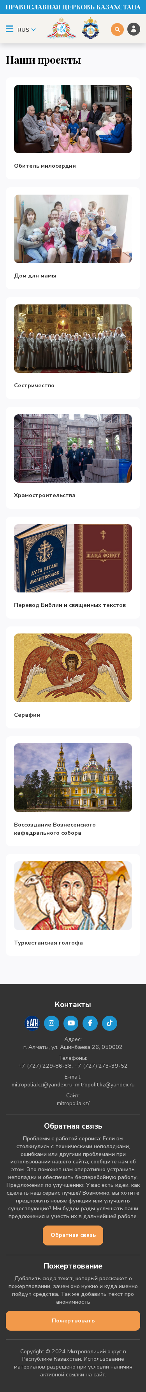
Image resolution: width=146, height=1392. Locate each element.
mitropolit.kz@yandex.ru (105, 1084)
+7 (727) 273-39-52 (101, 1066)
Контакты (73, 1004)
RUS (23, 30)
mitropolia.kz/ (73, 1103)
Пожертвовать (73, 1320)
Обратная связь (73, 1235)
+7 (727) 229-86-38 (45, 1066)
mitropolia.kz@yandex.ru (42, 1084)
